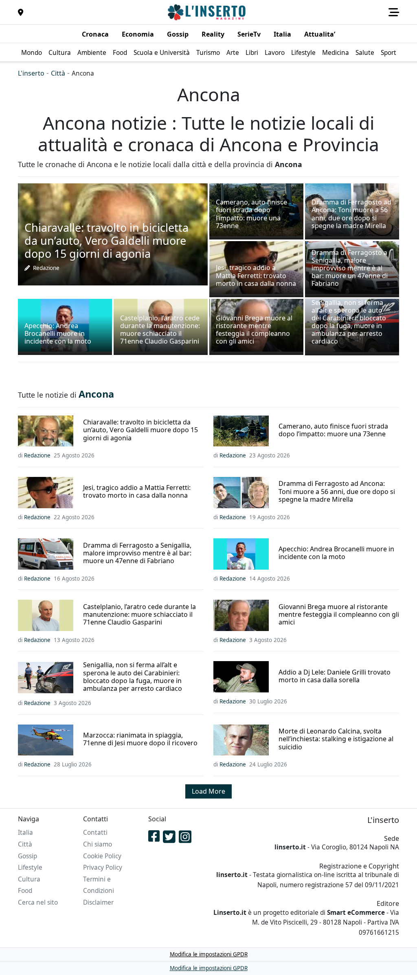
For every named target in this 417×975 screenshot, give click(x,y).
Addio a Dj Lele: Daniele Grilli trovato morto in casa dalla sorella (335, 676)
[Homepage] (207, 12)
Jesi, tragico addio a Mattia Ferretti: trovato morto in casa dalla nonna (137, 491)
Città (58, 73)
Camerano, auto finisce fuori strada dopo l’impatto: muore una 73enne (333, 430)
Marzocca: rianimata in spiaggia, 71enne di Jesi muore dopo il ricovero (140, 739)
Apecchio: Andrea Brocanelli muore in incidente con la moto (336, 553)
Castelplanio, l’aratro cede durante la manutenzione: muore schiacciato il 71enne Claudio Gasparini (139, 615)
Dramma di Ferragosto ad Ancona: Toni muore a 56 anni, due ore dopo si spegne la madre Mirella (337, 491)
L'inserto (31, 73)
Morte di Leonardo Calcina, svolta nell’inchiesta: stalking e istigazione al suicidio (336, 739)
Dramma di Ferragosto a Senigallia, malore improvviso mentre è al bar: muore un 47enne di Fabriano (137, 553)
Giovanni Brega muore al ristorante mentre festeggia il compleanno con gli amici (339, 615)
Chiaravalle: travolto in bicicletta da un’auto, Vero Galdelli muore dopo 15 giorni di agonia (140, 430)
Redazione (46, 268)
